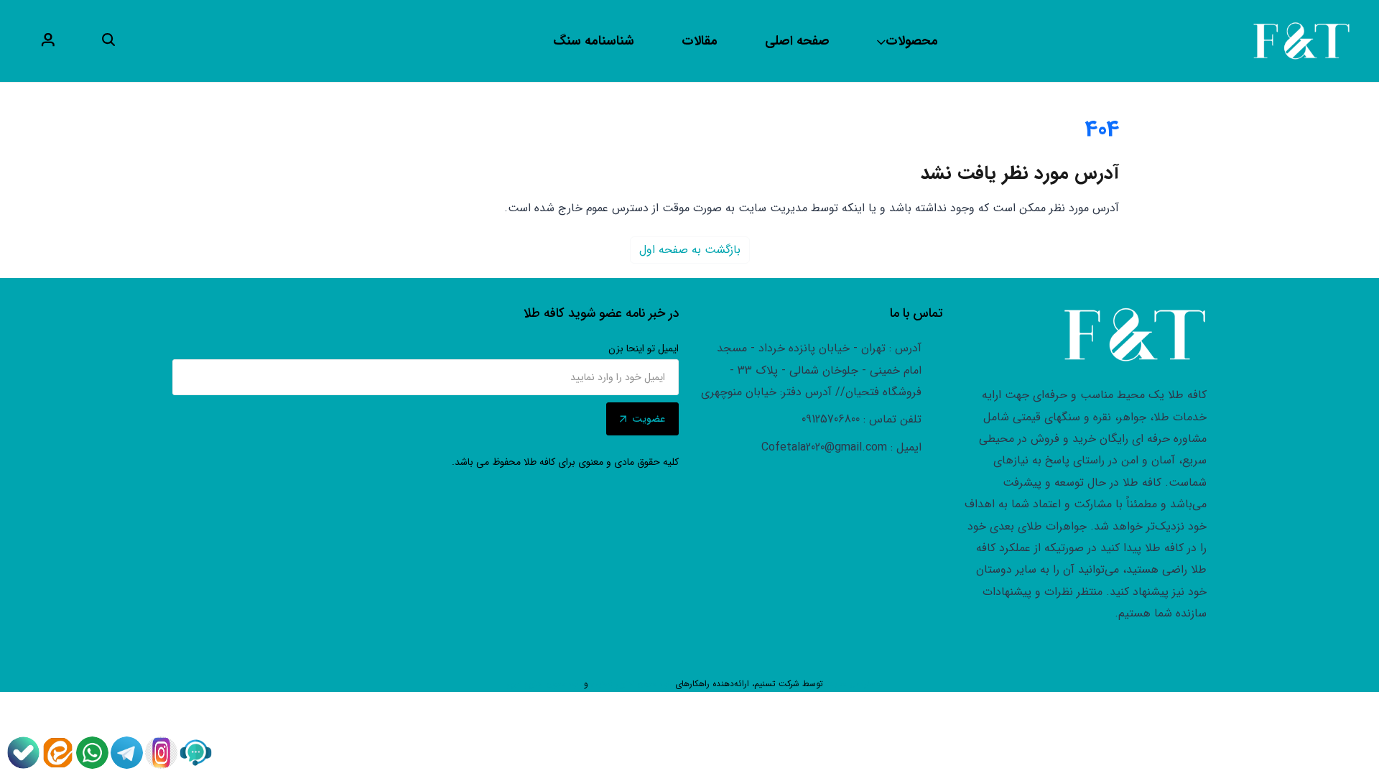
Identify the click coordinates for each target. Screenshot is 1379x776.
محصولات (912, 41)
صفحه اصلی (797, 41)
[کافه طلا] (1301, 41)
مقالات (700, 41)
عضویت (648, 419)
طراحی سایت (849, 683)
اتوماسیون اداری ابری (543, 683)
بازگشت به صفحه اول (689, 250)
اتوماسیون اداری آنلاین (631, 683)
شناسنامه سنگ (593, 41)
